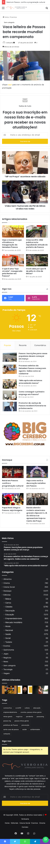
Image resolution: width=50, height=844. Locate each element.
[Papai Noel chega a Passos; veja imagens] (13, 499)
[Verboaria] (16, 8)
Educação (9, 614)
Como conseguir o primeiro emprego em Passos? (31, 393)
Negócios (7, 658)
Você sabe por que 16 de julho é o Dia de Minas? (36, 271)
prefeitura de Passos (10, 725)
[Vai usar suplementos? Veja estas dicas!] (40, 690)
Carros (8, 603)
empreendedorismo (10, 712)
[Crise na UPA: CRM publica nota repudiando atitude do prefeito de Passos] (37, 231)
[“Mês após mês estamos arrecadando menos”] (10, 384)
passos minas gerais (21, 721)
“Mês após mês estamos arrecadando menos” (30, 381)
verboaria (9, 43)
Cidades (8, 607)
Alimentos (7, 579)
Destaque (7, 591)
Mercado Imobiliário (13, 622)
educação (36, 708)
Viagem (6, 673)
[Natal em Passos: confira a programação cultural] (13, 472)
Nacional (9, 630)
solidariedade (35, 729)
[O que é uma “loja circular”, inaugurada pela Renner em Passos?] (13, 260)
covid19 (18, 708)
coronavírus (7, 708)
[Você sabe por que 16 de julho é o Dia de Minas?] (37, 260)
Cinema (6, 583)
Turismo (8, 642)
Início (6, 17)
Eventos (13, 17)
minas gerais (7, 716)
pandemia (29, 716)
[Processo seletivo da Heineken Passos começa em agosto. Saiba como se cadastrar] (10, 369)
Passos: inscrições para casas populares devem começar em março (33, 356)
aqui (10, 84)
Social (8, 638)
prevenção (25, 725)
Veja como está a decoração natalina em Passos (36, 483)
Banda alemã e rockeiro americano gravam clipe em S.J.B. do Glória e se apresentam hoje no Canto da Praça (36, 514)
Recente (23, 345)
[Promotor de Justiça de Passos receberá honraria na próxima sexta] (10, 406)
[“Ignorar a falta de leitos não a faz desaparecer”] (25, 690)
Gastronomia (8, 650)
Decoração (10, 610)
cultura (27, 708)
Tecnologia (7, 669)
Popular (7, 345)
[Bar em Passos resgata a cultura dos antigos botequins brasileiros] (9, 690)
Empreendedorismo (13, 618)
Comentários (40, 345)
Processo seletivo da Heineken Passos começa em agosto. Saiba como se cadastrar (32, 369)
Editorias (7, 595)
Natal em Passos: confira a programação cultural (26, 2)
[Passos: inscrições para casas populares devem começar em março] (10, 357)
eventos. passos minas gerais (31, 712)
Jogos (5, 654)
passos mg (7, 721)
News (5, 662)
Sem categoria (9, 22)
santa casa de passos (11, 729)
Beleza (8, 599)
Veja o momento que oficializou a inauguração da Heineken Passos (12, 243)
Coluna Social (9, 587)
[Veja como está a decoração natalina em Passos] (37, 472)
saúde (24, 729)
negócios (19, 716)
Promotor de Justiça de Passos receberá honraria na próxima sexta (32, 406)
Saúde (8, 634)
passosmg (40, 716)
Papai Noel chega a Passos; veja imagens (12, 509)
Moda (7, 626)
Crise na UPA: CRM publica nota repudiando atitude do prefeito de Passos (37, 243)
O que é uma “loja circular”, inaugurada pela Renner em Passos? (12, 272)
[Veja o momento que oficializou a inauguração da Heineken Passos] (13, 231)
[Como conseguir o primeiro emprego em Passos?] (10, 395)
